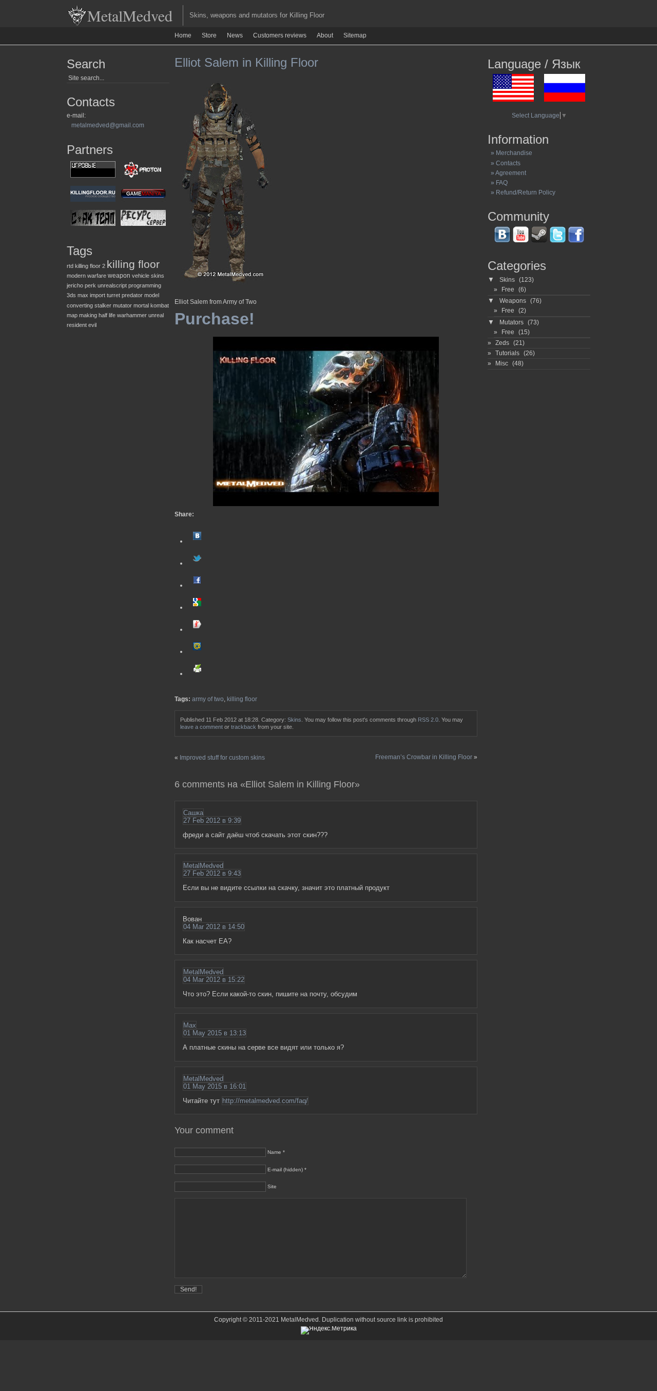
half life (107, 315)
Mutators (511, 322)
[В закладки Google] (197, 607)
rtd (70, 266)
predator (132, 295)
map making (82, 315)
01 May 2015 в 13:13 (214, 1033)
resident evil (81, 325)
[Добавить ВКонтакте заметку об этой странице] (197, 541)
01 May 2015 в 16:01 (214, 1086)
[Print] (197, 673)
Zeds (502, 342)
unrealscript (112, 285)
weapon (119, 275)
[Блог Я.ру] (197, 629)
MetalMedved (129, 15)
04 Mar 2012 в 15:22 (213, 979)
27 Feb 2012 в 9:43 (212, 873)
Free (507, 289)
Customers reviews (279, 35)
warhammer (132, 315)
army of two (208, 699)
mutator (122, 305)
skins (157, 276)
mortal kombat (151, 305)
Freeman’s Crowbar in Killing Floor (423, 757)
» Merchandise (510, 153)
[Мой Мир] (197, 651)
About (325, 35)
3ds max (77, 295)
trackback (243, 727)
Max (189, 1025)
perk (90, 285)
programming (144, 285)
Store (209, 35)
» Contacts (504, 163)
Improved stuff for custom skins (222, 757)
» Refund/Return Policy (521, 192)
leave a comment (201, 727)
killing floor (133, 264)
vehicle (140, 276)
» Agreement (507, 173)
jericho (75, 285)
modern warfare (86, 276)
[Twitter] (197, 563)
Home (183, 35)
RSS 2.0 (428, 720)
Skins (294, 720)
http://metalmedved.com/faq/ (265, 1101)
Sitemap (354, 35)
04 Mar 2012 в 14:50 (213, 927)
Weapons (512, 300)
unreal (156, 315)
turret (113, 295)
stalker (102, 305)
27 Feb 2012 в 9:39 (212, 820)
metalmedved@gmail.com (107, 125)
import (97, 295)
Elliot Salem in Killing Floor (246, 62)
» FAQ (498, 182)
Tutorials (507, 353)
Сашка (193, 813)
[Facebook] (197, 585)
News (235, 35)
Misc (501, 363)
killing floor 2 (90, 266)
